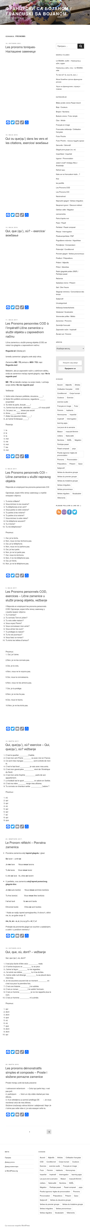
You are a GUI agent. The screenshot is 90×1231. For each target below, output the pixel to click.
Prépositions (61, 464)
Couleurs (60, 397)
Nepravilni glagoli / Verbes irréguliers (69, 201)
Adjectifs (69, 385)
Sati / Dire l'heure (62, 287)
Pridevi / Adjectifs (62, 262)
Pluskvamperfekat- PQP (65, 236)
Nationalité (70, 436)
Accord (59, 385)
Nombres (60, 440)
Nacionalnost (61, 196)
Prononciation (72, 459)
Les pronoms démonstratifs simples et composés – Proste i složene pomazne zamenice (26, 1072)
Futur (76, 406)
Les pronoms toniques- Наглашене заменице (20, 49)
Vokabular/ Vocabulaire (64, 312)
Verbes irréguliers (63, 485)
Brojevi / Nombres (62, 111)
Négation (78, 440)
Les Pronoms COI (62, 192)
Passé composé (63, 448)
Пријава (8, 1157)
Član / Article (60, 120)
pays (74, 448)
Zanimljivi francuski (63, 325)
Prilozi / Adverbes (62, 267)
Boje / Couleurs (61, 107)
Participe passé (63, 444)
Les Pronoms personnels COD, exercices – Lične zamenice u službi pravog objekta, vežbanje (26, 595)
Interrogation (71, 419)
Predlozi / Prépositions (64, 258)
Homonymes (62, 414)
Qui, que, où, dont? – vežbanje (25, 952)
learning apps (62, 423)
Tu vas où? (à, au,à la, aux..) (66, 75)
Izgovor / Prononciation (64, 158)
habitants (69, 410)
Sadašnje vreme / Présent (65, 283)
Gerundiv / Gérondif (63, 145)
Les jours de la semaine (66, 427)
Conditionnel (62, 393)
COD (77, 389)
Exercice (70, 397)
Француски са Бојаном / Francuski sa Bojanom (39, 11)
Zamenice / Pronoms (63, 321)
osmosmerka (61, 214)
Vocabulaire (76, 493)
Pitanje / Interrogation (64, 231)
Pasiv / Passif (61, 223)
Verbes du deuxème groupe (67, 472)
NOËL (69, 440)
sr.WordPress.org (11, 1171)
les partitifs (60, 183)
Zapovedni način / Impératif (66, 329)
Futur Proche (61, 136)
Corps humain (75, 393)
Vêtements (61, 498)
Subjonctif (59, 299)
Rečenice (59, 278)
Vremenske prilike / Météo (65, 316)
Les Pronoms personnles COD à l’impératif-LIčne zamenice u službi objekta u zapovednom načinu (27, 329)
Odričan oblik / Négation (65, 209)
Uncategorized (61, 303)
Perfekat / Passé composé (65, 227)
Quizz (80, 464)
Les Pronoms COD (63, 187)
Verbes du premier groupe (67, 476)
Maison (60, 431)
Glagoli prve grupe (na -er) (66, 149)
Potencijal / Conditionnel (65, 249)
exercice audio (62, 402)
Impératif (60, 419)
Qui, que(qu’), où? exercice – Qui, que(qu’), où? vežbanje (27, 746)
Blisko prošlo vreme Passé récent (68, 103)
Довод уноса (10, 1162)
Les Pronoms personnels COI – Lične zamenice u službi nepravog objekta (28, 476)
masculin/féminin (72, 431)
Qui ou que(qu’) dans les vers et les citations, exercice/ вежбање (26, 140)
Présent (72, 464)
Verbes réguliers (63, 493)
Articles (77, 385)
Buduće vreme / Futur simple (66, 116)
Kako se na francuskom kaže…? (68, 174)
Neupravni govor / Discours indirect (69, 205)
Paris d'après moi (62, 218)
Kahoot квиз (60, 170)
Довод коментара (11, 1166)
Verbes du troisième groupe (67, 481)
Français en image (63, 125)
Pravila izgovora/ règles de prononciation (67, 454)
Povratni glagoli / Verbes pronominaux (70, 253)
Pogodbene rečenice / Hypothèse (68, 240)
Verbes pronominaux (65, 489)
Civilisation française (64, 389)
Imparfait (73, 414)
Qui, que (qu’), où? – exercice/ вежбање (25, 233)
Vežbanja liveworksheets (65, 307)
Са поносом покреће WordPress (17, 1225)
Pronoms (60, 459)
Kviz (57, 179)
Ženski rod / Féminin (63, 334)
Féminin (60, 410)
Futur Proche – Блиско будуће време (70, 141)
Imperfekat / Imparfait (64, 154)
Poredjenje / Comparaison (65, 245)
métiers (60, 436)
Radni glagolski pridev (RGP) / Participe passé (67, 272)
